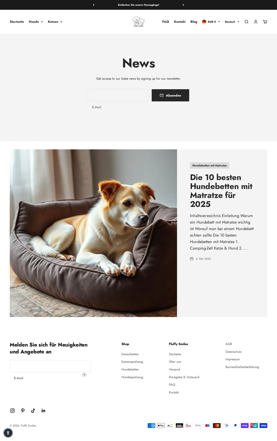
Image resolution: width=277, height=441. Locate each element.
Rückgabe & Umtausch (184, 377)
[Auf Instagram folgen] (12, 410)
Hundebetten (130, 369)
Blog (193, 21)
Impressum (232, 359)
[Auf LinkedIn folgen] (43, 410)
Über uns (175, 361)
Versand (174, 369)
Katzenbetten (130, 354)
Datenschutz (233, 351)
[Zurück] (93, 5)
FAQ (165, 21)
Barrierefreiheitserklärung (242, 367)
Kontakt (180, 21)
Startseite (17, 21)
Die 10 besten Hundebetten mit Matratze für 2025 (221, 190)
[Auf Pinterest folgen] (23, 410)
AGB (228, 344)
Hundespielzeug (132, 377)
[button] (8, 433)
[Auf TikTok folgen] (33, 410)
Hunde (34, 21)
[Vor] (183, 5)
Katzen (53, 21)
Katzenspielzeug (132, 361)
